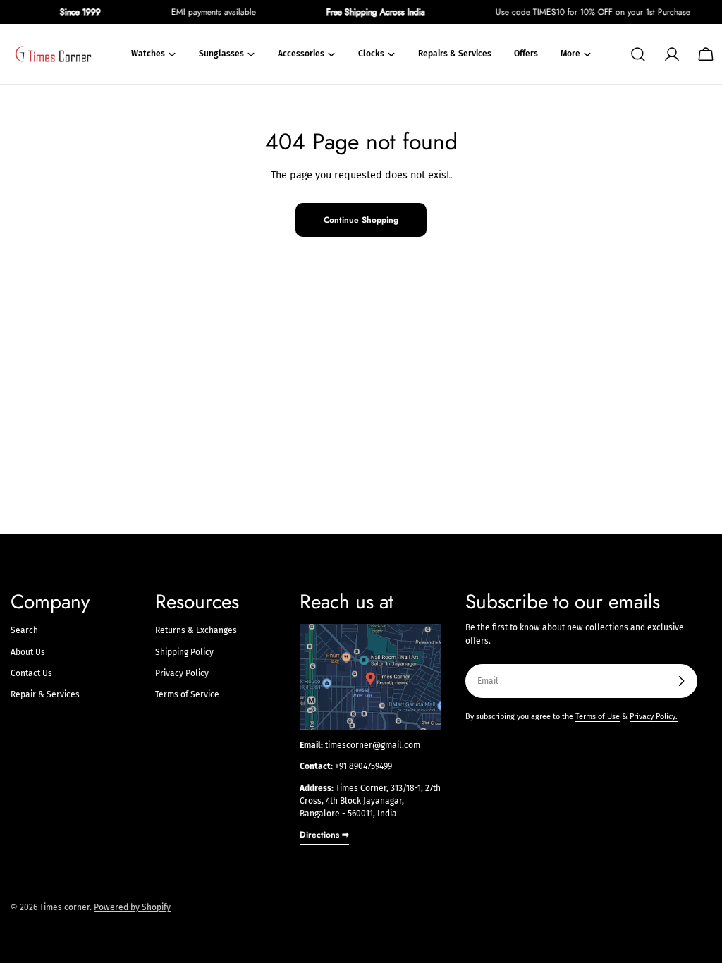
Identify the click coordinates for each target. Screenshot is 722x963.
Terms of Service (187, 694)
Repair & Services (45, 694)
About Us (28, 652)
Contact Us (31, 673)
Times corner (64, 907)
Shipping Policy (184, 652)
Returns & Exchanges (196, 630)
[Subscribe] (681, 681)
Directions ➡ (324, 834)
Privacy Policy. (654, 716)
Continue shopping (361, 220)
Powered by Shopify (132, 907)
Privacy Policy (182, 673)
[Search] (638, 54)
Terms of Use (597, 716)
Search (24, 630)
